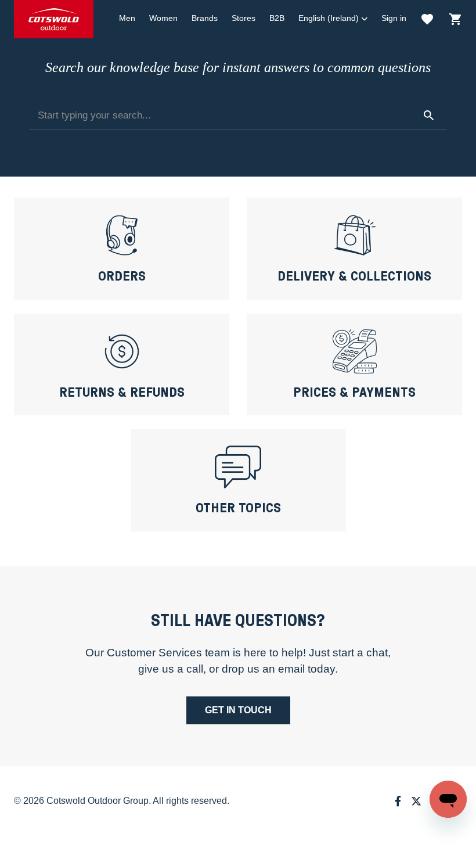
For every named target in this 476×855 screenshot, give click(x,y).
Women (163, 18)
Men (127, 18)
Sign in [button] (393, 18)
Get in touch (238, 710)
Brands (205, 18)
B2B (276, 18)
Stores (243, 18)
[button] (332, 18)
